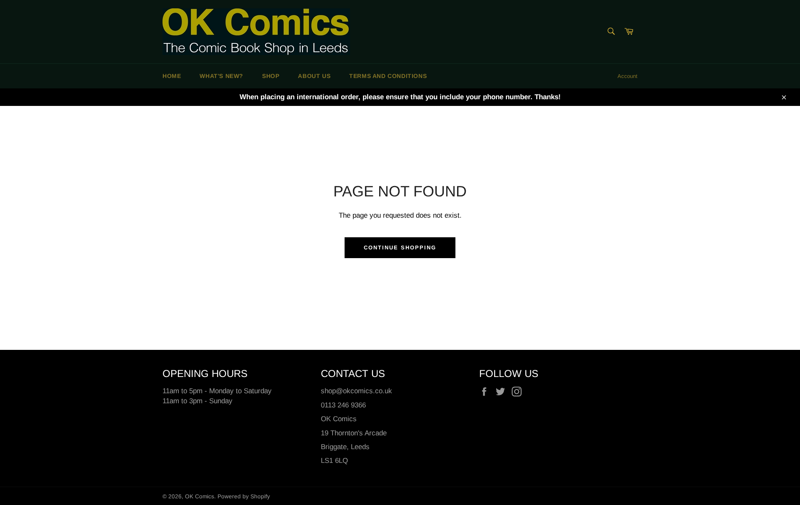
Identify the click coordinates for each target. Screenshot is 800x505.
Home (171, 76)
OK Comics (199, 496)
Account (628, 76)
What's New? (221, 76)
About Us (314, 76)
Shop (270, 76)
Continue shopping (400, 247)
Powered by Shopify (244, 496)
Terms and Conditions (388, 76)
